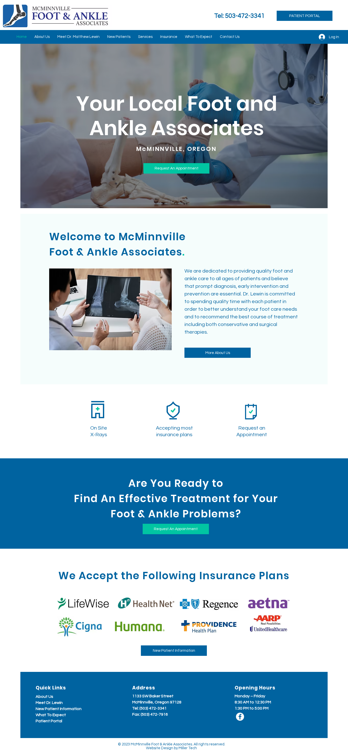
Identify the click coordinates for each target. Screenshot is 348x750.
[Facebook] (240, 717)
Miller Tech (188, 748)
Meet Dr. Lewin (49, 703)
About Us (44, 697)
